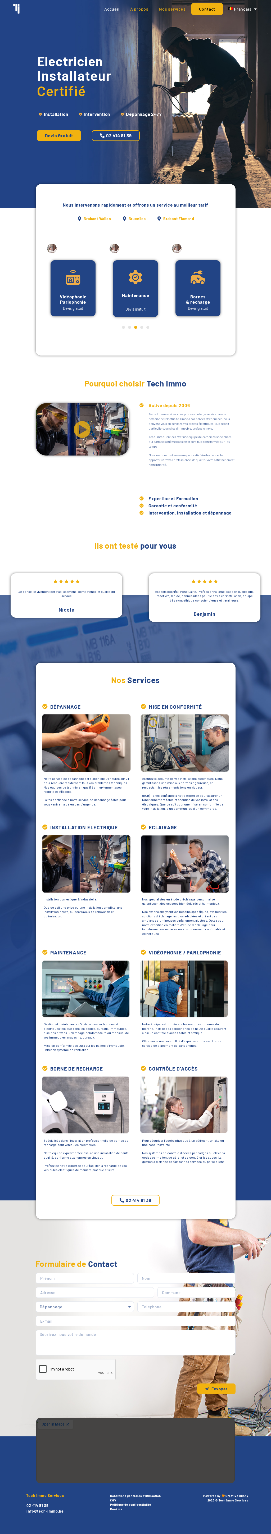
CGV (113, 1500)
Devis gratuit (73, 308)
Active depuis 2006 (169, 405)
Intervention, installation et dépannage (189, 512)
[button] (116, 135)
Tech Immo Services (45, 1495)
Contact (207, 8)
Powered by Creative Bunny (225, 1495)
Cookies (116, 1509)
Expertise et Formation (173, 498)
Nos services (172, 8)
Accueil (112, 8)
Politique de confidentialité (130, 1504)
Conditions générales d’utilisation (135, 1495)
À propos (139, 8)
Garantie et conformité (172, 505)
